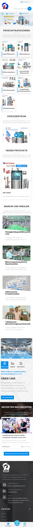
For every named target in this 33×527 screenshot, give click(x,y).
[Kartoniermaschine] (8, 83)
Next (29, 134)
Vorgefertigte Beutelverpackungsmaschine (24, 90)
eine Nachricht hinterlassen (17, 523)
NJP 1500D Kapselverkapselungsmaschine (15, 193)
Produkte (25, 13)
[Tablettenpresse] (24, 47)
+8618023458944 (12, 492)
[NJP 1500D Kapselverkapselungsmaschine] (16, 177)
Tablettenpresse (24, 54)
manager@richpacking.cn (19, 486)
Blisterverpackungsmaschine (9, 72)
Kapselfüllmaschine (9, 54)
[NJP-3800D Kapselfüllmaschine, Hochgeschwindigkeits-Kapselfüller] (16, 135)
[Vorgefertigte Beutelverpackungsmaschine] (24, 83)
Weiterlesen (7, 397)
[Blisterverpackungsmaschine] (8, 65)
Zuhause (11, 13)
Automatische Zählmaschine (24, 72)
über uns (3, 517)
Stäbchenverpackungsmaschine (9, 108)
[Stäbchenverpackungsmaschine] (8, 101)
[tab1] (4, 365)
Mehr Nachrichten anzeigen (16, 453)
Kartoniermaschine (9, 90)
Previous (3, 134)
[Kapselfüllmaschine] (8, 47)
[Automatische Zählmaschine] (24, 65)
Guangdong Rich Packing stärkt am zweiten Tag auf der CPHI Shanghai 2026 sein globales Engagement (16, 437)
